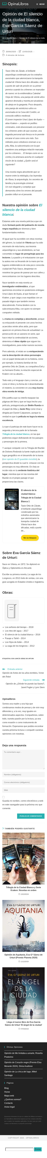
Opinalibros (8, 699)
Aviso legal (9, 1107)
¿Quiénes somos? (12, 1099)
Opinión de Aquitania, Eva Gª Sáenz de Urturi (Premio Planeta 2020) (23, 956)
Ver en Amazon (29, 538)
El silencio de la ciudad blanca (22, 210)
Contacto (8, 1103)
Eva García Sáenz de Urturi (22, 658)
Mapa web (9, 1096)
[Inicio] (3, 38)
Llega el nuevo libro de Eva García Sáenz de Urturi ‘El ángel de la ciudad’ (23, 1023)
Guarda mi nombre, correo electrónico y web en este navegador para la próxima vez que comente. (22, 804)
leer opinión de (19, 459)
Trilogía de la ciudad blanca (16, 434)
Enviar (38, 1149)
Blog (6, 1088)
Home (7, 1092)
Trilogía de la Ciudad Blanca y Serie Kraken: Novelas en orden (23, 888)
